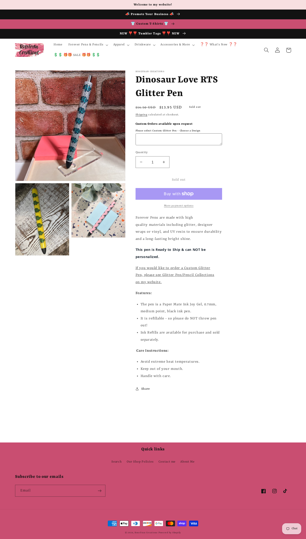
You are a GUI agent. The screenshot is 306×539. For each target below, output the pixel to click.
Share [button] (145, 389)
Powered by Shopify (169, 532)
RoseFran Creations (146, 532)
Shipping (142, 114)
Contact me (166, 462)
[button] (87, 45)
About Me (187, 462)
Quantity (142, 152)
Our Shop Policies (140, 462)
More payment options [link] (179, 205)
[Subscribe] (99, 490)
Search (116, 462)
